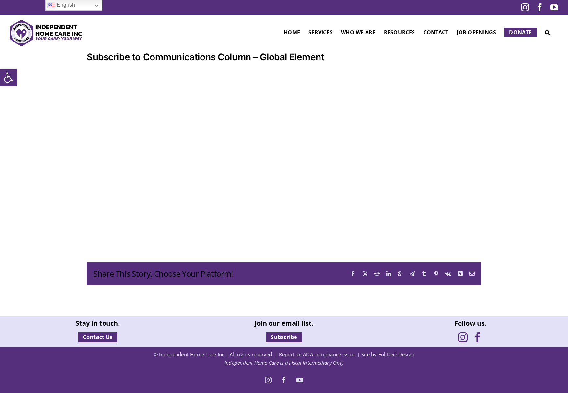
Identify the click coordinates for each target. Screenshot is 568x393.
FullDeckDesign (396, 354)
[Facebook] (478, 337)
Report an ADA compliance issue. (317, 354)
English (65, 5)
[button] (8, 77)
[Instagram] (463, 337)
